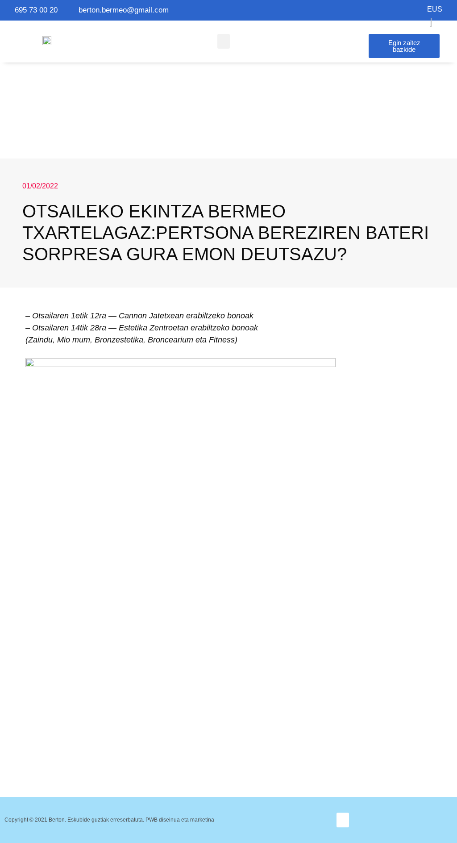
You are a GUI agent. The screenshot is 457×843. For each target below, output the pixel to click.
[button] (223, 41)
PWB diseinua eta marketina (179, 820)
